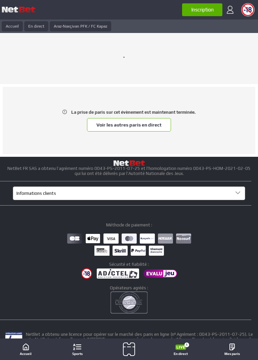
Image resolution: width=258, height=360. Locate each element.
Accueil (12, 26)
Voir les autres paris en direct (129, 125)
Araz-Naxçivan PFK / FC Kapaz (80, 26)
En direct (36, 26)
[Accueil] (18, 10)
